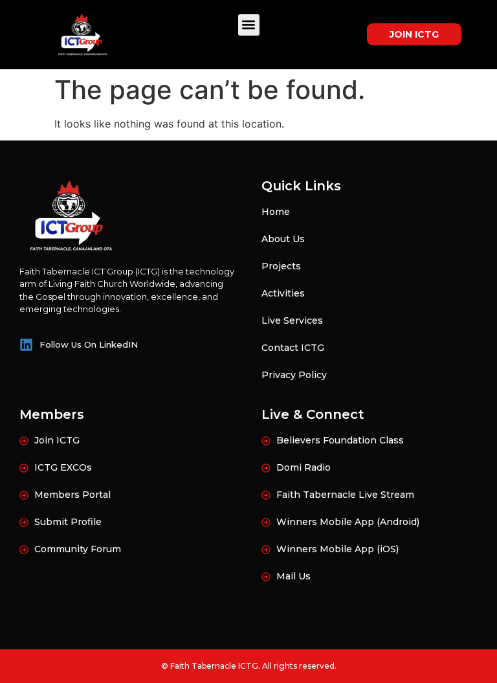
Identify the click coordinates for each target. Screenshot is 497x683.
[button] (249, 25)
